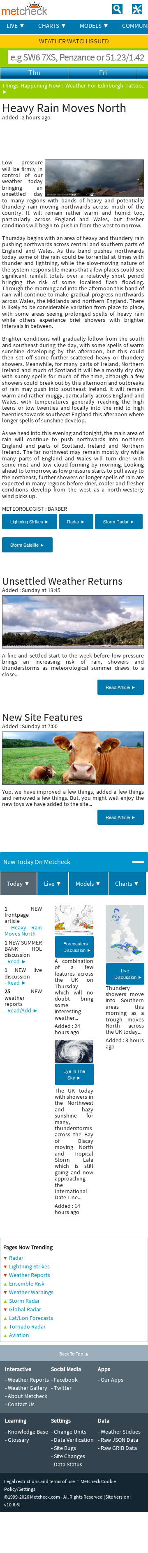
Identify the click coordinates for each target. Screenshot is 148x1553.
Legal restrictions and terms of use (39, 1481)
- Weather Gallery (26, 1387)
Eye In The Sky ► (74, 1074)
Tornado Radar (27, 1326)
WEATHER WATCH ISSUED (74, 41)
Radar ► (76, 521)
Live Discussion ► (128, 973)
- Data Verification (72, 1439)
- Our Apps (110, 1379)
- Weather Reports (27, 1379)
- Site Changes (68, 1456)
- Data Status (66, 1464)
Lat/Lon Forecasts (31, 1318)
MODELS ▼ (94, 25)
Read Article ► (121, 687)
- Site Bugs (63, 1448)
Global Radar (25, 1309)
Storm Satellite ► (27, 544)
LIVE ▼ (16, 25)
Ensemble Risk (26, 1283)
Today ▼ (18, 883)
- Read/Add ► (21, 1010)
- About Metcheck (26, 1396)
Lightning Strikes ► (29, 521)
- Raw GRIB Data (117, 1448)
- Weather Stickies (119, 1431)
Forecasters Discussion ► (77, 946)
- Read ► (16, 961)
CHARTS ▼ (52, 25)
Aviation (19, 1335)
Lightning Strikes (29, 1266)
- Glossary (17, 1439)
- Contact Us (20, 1404)
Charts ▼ (127, 883)
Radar (16, 1257)
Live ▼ (53, 883)
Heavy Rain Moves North (23, 930)
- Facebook (64, 1379)
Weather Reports (29, 1275)
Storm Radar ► (118, 521)
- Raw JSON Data (118, 1439)
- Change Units (68, 1431)
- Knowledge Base (26, 1431)
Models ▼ (88, 883)
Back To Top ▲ (74, 1354)
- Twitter (61, 1387)
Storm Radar (24, 1300)
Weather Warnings (31, 1292)
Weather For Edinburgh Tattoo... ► (74, 88)
